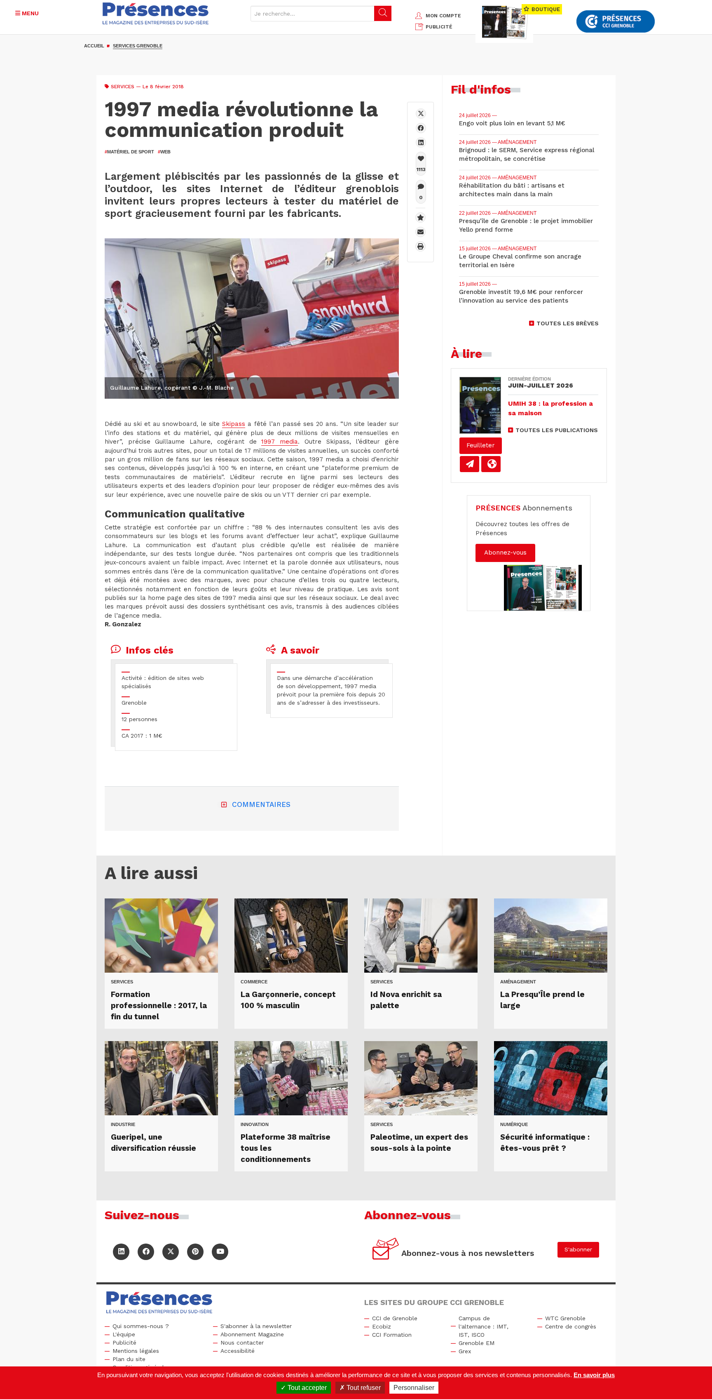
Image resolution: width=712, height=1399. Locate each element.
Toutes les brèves (567, 323)
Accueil (94, 45)
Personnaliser (413, 1387)
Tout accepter (306, 1387)
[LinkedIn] (121, 1252)
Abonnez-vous (505, 552)
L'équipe (123, 1334)
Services (122, 86)
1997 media (279, 441)
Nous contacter (242, 1342)
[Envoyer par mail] (420, 232)
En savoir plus (594, 1374)
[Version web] (491, 464)
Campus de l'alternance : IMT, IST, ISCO (483, 1326)
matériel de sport (129, 151)
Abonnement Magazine (252, 1334)
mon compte (443, 16)
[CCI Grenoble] (615, 21)
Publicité (124, 1342)
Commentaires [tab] (261, 804)
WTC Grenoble (565, 1318)
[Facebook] (421, 128)
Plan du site (128, 1359)
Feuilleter (480, 445)
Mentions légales (135, 1350)
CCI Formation (392, 1334)
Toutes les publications (556, 430)
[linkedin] (421, 142)
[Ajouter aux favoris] (420, 217)
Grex (465, 1351)
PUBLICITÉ (439, 27)
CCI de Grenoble (394, 1318)
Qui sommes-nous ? (140, 1326)
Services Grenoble (137, 45)
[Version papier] (469, 464)
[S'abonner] (385, 1250)
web (164, 151)
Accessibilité (237, 1350)
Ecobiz (381, 1326)
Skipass (233, 424)
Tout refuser (363, 1387)
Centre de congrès (570, 1326)
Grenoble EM (476, 1343)
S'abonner (578, 1249)
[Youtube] (220, 1252)
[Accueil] (155, 13)
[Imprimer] (420, 246)
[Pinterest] (195, 1252)
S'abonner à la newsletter (256, 1326)
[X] (421, 113)
